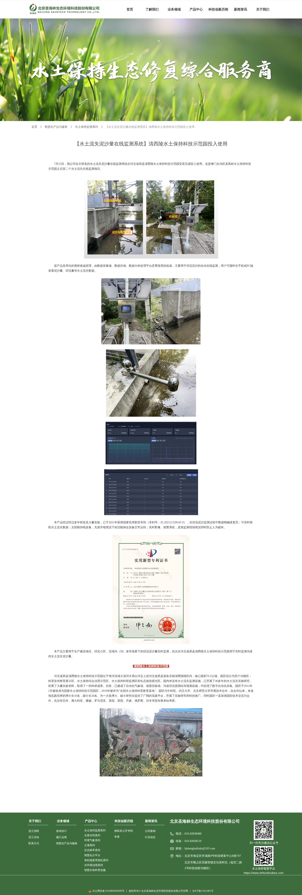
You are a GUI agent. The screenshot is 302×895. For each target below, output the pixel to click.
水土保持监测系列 (86, 126)
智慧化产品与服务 (56, 126)
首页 (34, 126)
